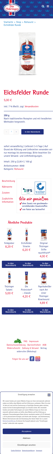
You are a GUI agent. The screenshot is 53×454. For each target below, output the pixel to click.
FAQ (25, 342)
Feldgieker (9, 243)
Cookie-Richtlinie (16, 451)
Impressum (39, 451)
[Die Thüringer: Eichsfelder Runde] (26, 54)
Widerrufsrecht (13, 348)
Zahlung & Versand (30, 348)
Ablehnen (26, 438)
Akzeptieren (26, 431)
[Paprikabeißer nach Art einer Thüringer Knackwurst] (43, 272)
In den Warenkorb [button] (10, 264)
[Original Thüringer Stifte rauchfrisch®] (43, 228)
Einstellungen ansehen (27, 445)
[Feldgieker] (9, 228)
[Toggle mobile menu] (48, 6)
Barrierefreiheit (34, 345)
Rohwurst (19, 169)
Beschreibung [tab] (8, 181)
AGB (44, 345)
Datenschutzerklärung (9, 421)
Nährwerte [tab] (7, 187)
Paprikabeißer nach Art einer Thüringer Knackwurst (44, 293)
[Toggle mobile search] (43, 6)
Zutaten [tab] (6, 193)
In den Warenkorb (32, 132)
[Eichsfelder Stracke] (26, 228)
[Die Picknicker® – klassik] (26, 272)
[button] (49, 395)
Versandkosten (32, 107)
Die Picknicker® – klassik (26, 290)
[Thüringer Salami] (9, 272)
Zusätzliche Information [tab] (7, 200)
